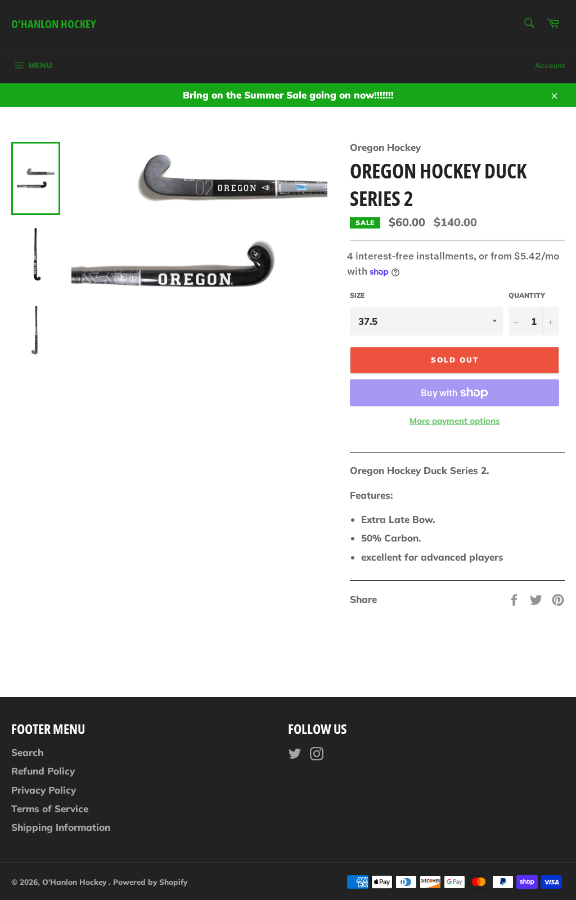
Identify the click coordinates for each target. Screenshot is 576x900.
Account (550, 65)
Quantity (526, 295)
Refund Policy (43, 771)
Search (27, 752)
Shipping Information (60, 827)
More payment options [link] (455, 420)
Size (357, 295)
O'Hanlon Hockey (53, 24)
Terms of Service (49, 808)
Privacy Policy (43, 790)
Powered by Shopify (150, 881)
